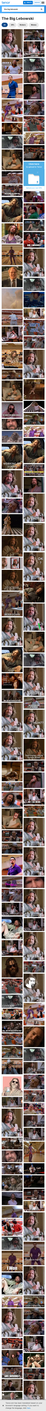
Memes (33, 25)
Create (29, 2)
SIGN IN (37, 2)
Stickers (23, 25)
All (5, 25)
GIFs (12, 25)
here (28, 1408)
